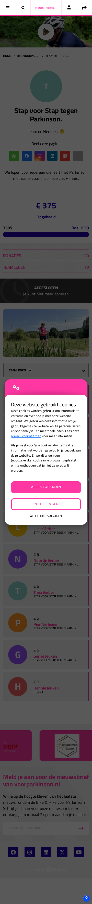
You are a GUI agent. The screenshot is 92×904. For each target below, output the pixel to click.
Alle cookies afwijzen (46, 516)
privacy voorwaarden (26, 436)
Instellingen (46, 504)
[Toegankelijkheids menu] (86, 898)
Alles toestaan (46, 487)
